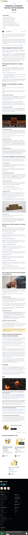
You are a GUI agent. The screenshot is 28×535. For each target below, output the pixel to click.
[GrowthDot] (4, 1)
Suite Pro (1, 504)
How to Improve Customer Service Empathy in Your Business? (11, 24)
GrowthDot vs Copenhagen (3, 517)
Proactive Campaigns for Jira (17, 502)
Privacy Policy (2, 530)
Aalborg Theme (2, 511)
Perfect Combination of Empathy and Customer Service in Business (11, 25)
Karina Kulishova (9, 31)
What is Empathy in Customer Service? (8, 17)
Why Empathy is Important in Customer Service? (9, 18)
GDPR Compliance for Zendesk (3, 498)
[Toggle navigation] (27, 1)
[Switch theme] (26, 533)
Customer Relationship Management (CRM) (18, 395)
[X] (22, 432)
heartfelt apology (5, 192)
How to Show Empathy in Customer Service (8, 21)
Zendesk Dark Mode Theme (3, 512)
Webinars (15, 511)
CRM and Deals (2, 505)
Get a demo (1, 523)
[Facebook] (23, 432)
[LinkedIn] (25, 432)
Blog (15, 509)
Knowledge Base (16, 510)
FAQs (3, 28)
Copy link (19, 432)
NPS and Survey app (19, 329)
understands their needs (5, 103)
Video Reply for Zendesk (3, 499)
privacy (18, 532)
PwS (12, 72)
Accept (7, 534)
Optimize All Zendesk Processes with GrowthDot (6, 518)
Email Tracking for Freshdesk (17, 499)
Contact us (1, 524)
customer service (20, 45)
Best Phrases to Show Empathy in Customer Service (9, 22)
